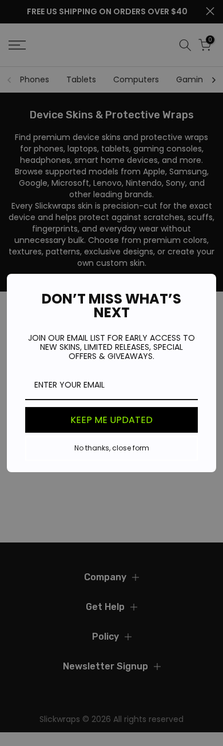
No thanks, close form (111, 448)
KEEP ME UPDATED (111, 419)
